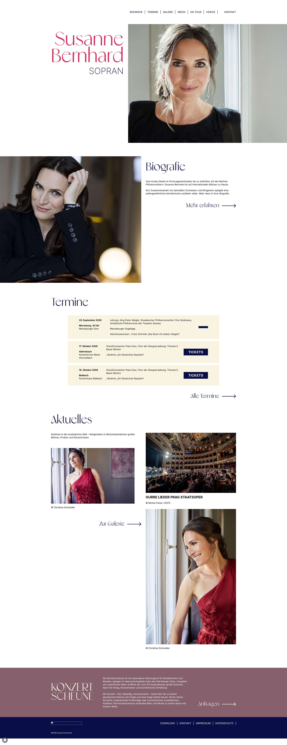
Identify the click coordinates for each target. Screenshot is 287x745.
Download (167, 723)
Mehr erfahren (202, 206)
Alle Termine (205, 396)
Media (181, 12)
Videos (210, 12)
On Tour (195, 12)
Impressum (203, 723)
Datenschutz (224, 723)
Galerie (168, 12)
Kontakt (230, 12)
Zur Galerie (112, 524)
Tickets (195, 352)
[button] (5, 740)
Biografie (136, 12)
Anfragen (208, 704)
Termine (152, 12)
